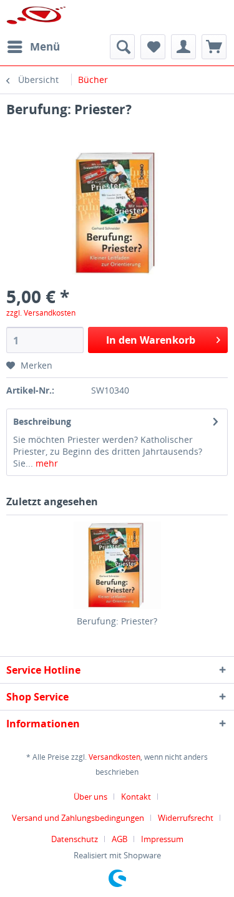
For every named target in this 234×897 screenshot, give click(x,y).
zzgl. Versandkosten (41, 313)
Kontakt (136, 796)
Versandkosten (114, 757)
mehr (45, 463)
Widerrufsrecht (185, 817)
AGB (119, 839)
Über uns (90, 796)
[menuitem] (33, 46)
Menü (45, 46)
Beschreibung (42, 421)
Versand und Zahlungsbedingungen (78, 817)
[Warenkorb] (214, 46)
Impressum (162, 839)
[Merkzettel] (152, 46)
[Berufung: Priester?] (117, 565)
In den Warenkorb (150, 340)
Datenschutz (74, 839)
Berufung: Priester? (117, 621)
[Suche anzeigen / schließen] (122, 46)
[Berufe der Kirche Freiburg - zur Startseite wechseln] (36, 17)
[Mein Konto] (183, 46)
